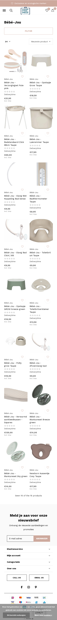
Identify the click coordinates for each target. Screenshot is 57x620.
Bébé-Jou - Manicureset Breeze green (40, 419)
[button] (4, 10)
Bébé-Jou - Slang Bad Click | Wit (15, 254)
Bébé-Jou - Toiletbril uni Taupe (40, 254)
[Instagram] (28, 587)
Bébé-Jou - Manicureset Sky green (15, 475)
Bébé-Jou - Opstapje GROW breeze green (14, 307)
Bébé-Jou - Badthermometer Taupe (38, 199)
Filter (28, 31)
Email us (39, 578)
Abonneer (42, 538)
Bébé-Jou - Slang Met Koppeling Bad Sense (15, 197)
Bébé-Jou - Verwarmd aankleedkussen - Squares (15, 419)
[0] (52, 10)
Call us (17, 578)
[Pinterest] (36, 587)
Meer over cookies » (43, 615)
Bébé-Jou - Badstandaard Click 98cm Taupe (14, 142)
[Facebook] (21, 587)
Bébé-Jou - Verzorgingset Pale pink (14, 85)
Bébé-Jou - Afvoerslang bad (38, 364)
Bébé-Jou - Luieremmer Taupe (39, 140)
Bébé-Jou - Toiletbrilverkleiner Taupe (39, 309)
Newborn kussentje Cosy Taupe (39, 475)
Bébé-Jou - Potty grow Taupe (13, 364)
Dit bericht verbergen (16, 615)
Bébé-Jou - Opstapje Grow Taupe (40, 84)
